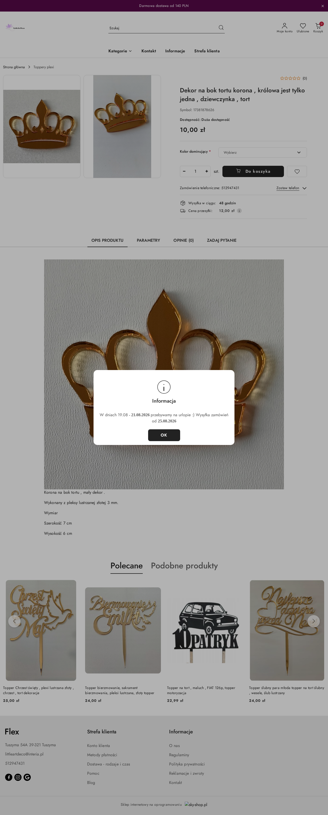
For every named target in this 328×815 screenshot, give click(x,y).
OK (164, 435)
